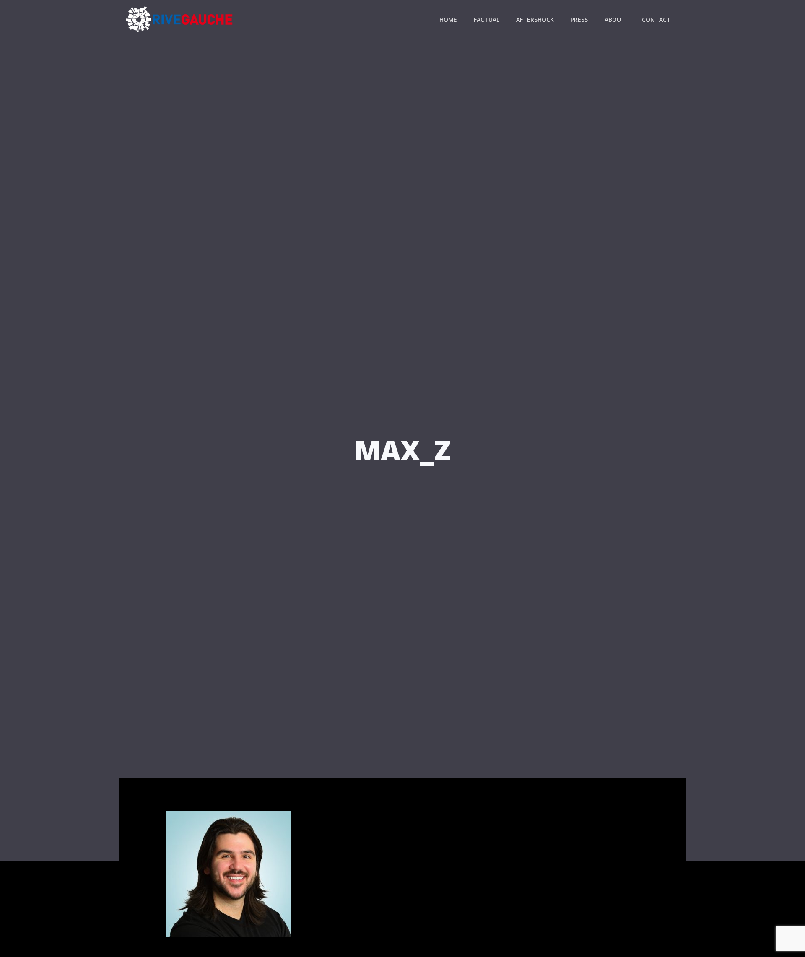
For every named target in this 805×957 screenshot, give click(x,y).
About (615, 19)
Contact (656, 19)
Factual (486, 19)
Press (579, 19)
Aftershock (535, 19)
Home (448, 19)
